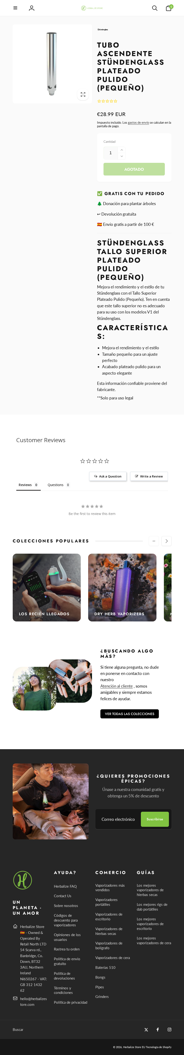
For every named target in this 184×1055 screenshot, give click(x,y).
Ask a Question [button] (110, 476)
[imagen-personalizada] (23, 888)
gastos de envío (138, 122)
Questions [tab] (55, 484)
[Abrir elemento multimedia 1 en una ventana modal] (52, 64)
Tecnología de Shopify (159, 1047)
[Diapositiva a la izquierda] (154, 541)
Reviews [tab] (25, 484)
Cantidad (109, 141)
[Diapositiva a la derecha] (166, 541)
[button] (15, 8)
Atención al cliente (116, 686)
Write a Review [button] (151, 476)
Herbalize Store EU (134, 1047)
